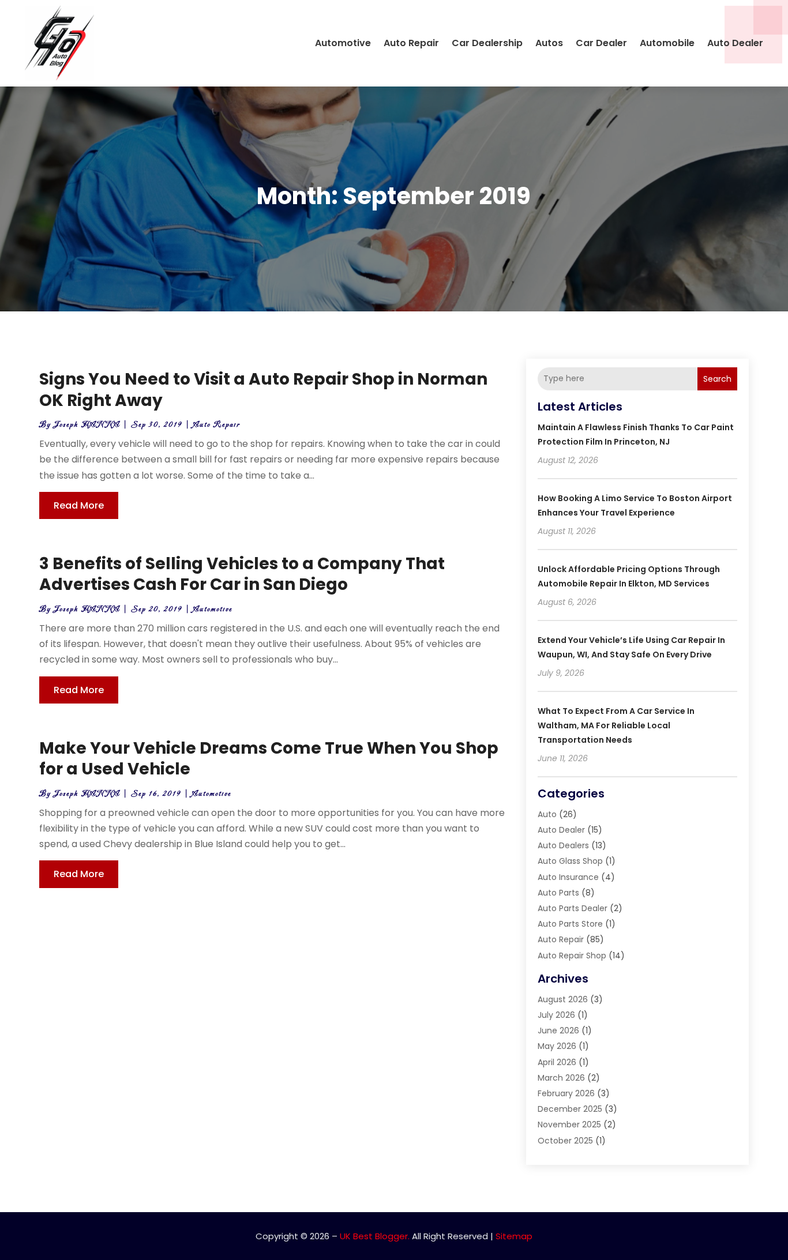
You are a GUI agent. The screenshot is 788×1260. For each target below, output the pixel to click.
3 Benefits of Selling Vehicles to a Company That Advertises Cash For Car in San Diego (242, 574)
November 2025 (569, 1124)
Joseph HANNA (87, 425)
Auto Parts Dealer (572, 908)
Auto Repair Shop (572, 955)
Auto (547, 814)
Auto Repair (411, 43)
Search (717, 379)
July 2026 (556, 1015)
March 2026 (561, 1078)
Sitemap (514, 1236)
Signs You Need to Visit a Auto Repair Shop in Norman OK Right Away (263, 389)
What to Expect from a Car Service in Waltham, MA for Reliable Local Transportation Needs (616, 725)
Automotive (343, 43)
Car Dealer (601, 43)
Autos (549, 43)
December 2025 (570, 1109)
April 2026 (557, 1062)
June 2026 (558, 1030)
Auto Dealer (735, 43)
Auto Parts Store (570, 924)
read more (79, 505)
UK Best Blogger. (375, 1236)
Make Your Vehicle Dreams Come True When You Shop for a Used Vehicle (268, 758)
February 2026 (566, 1093)
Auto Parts (558, 892)
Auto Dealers (563, 845)
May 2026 (557, 1046)
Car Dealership (487, 43)
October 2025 (565, 1140)
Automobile (667, 43)
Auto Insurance (568, 877)
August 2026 (563, 999)
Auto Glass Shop (570, 861)
